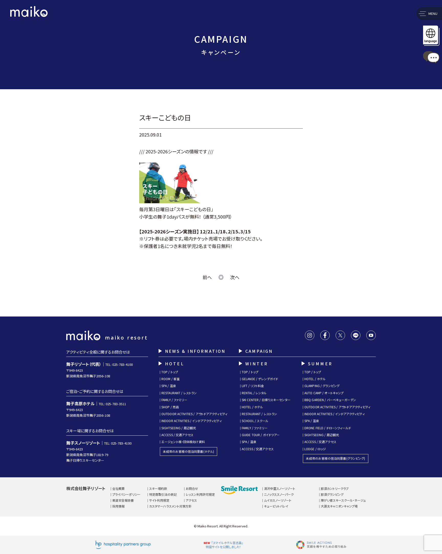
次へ (234, 277)
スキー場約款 (158, 488)
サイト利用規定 (159, 500)
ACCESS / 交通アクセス (177, 435)
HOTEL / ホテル (252, 407)
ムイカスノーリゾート (277, 500)
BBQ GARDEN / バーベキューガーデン (330, 400)
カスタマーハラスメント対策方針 (170, 506)
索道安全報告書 (123, 500)
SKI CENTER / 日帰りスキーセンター (266, 400)
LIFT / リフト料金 (253, 386)
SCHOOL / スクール (255, 421)
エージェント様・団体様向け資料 (183, 442)
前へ (207, 277)
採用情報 (118, 506)
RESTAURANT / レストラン (179, 393)
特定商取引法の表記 (163, 494)
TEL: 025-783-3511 (112, 403)
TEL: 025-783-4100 (119, 364)
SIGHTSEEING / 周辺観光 (178, 428)
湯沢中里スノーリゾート (279, 488)
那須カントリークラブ (335, 488)
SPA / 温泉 (168, 386)
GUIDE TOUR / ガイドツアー (261, 435)
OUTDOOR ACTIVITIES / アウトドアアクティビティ (194, 414)
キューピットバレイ (276, 506)
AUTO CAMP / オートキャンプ (324, 393)
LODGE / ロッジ (315, 449)
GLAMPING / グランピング (321, 386)
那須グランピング (332, 494)
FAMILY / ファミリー (174, 400)
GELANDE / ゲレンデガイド (260, 379)
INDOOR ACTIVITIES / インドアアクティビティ (191, 421)
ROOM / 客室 (170, 379)
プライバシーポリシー (126, 494)
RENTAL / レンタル (254, 393)
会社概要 (118, 488)
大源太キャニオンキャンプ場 (339, 506)
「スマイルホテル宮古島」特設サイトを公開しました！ (224, 544)
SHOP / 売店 (170, 407)
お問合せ (192, 488)
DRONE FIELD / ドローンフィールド (327, 428)
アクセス (191, 500)
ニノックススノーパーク (279, 494)
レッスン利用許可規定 (200, 494)
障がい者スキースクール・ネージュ (343, 500)
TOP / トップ (169, 372)
